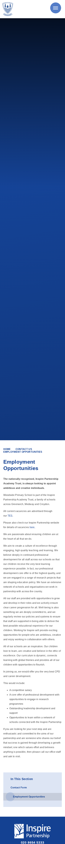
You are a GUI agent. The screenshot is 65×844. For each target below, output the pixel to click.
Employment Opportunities (22, 452)
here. (32, 527)
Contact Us (24, 449)
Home (7, 449)
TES (10, 515)
